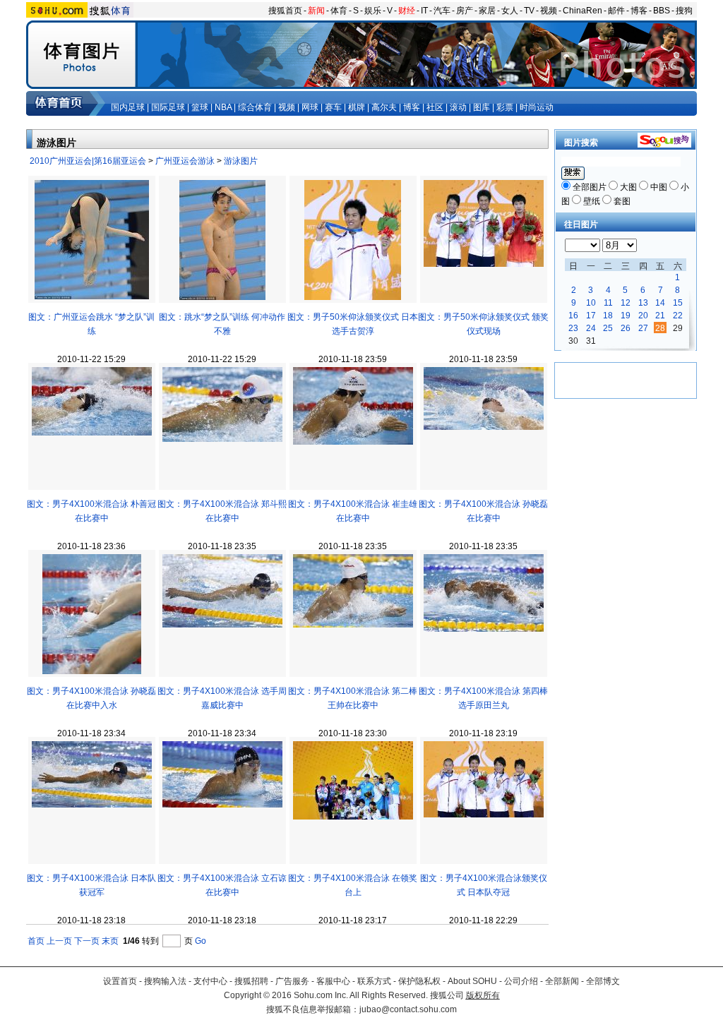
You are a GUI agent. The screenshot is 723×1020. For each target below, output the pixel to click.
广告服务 (292, 981)
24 (591, 328)
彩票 (504, 107)
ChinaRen (582, 11)
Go (200, 941)
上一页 (59, 941)
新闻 (316, 11)
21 (660, 315)
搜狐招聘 (251, 981)
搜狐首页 (285, 11)
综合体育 (255, 107)
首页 (36, 941)
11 (608, 303)
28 (660, 328)
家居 (487, 11)
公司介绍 (521, 981)
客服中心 (333, 981)
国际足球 (168, 107)
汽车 (442, 11)
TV (529, 11)
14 (660, 303)
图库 (481, 107)
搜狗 (684, 11)
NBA (223, 107)
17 (591, 315)
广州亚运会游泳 (185, 161)
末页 (110, 941)
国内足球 (128, 107)
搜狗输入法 (165, 981)
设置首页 (120, 981)
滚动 (458, 107)
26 (626, 328)
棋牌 (356, 107)
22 (678, 315)
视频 (548, 11)
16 (573, 315)
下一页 (87, 941)
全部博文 (603, 981)
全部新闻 (562, 981)
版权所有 (483, 995)
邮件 (616, 11)
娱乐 (372, 11)
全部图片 (590, 187)
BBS (661, 11)
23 (573, 328)
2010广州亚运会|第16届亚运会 (88, 161)
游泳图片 (241, 161)
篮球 (199, 107)
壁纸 (591, 201)
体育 (338, 11)
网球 (309, 107)
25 (608, 328)
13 (643, 303)
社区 (434, 107)
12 (626, 303)
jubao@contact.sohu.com (408, 1009)
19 (626, 315)
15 (678, 303)
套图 (622, 201)
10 (591, 303)
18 (608, 315)
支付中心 (210, 981)
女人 (509, 11)
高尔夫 (384, 107)
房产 (464, 11)
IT (424, 11)
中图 (658, 187)
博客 (639, 11)
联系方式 (374, 981)
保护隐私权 (419, 981)
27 (643, 328)
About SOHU (472, 981)
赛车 (333, 107)
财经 (406, 11)
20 (643, 315)
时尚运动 (537, 107)
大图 (628, 187)
